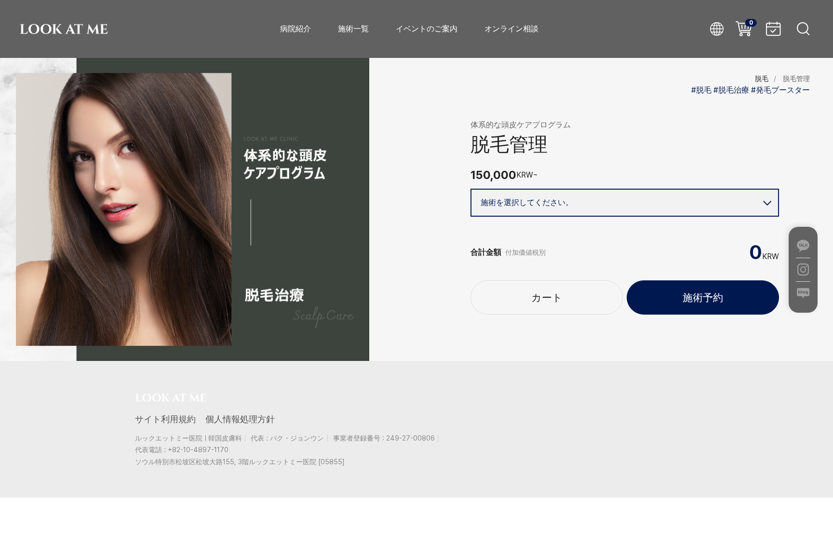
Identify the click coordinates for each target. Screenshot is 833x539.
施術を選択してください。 (527, 202)
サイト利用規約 (165, 419)
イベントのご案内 (426, 28)
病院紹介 (295, 28)
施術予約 (703, 297)
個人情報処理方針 (240, 419)
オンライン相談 (511, 28)
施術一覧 (353, 28)
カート (547, 297)
